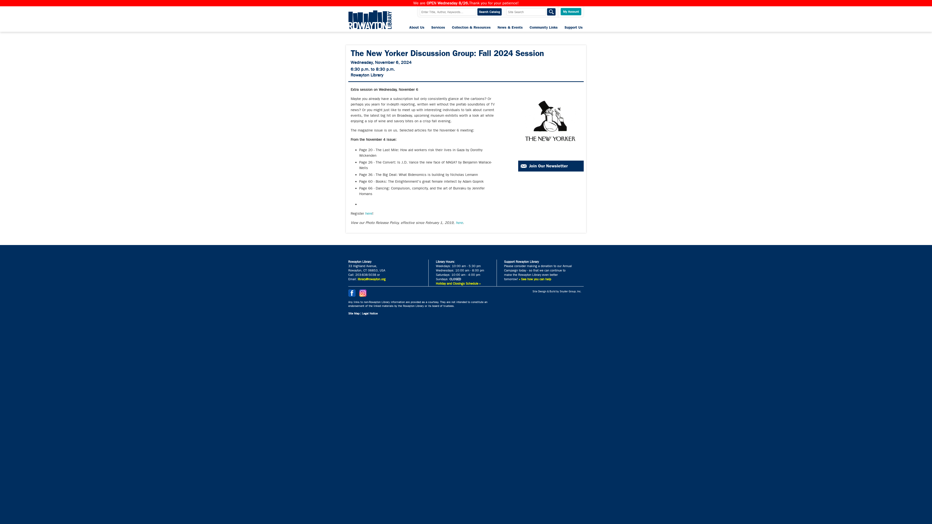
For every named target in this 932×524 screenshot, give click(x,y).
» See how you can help (535, 279)
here (368, 213)
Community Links (544, 27)
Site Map (353, 313)
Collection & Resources (471, 27)
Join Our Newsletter (548, 166)
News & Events (510, 27)
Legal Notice (370, 313)
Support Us (574, 27)
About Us (416, 27)
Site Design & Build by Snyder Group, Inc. (557, 291)
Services (438, 27)
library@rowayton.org (372, 279)
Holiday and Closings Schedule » (458, 283)
